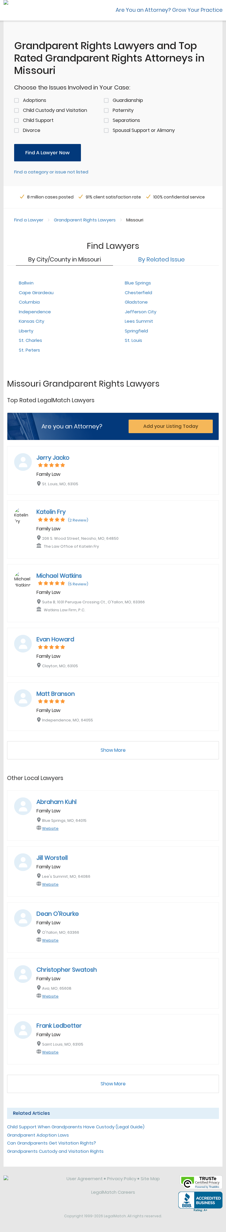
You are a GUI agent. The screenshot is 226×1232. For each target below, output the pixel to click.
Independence (35, 312)
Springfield (136, 331)
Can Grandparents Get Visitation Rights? (51, 1143)
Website (50, 828)
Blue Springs (138, 283)
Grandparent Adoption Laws (38, 1135)
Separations (126, 120)
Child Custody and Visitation (55, 110)
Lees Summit (139, 321)
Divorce (31, 130)
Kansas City (31, 321)
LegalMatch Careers (113, 1192)
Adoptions (34, 100)
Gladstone (136, 302)
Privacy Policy (121, 1178)
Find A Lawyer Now (47, 152)
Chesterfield (138, 292)
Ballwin (26, 283)
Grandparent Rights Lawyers (85, 220)
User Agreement (85, 1178)
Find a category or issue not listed (51, 172)
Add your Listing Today (170, 426)
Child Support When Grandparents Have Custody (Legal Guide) (75, 1127)
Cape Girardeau (36, 292)
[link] (31, 1183)
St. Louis (133, 340)
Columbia (29, 302)
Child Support (38, 120)
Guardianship (128, 100)
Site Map (150, 1178)
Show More (113, 750)
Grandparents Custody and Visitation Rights (55, 1151)
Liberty (26, 331)
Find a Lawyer (28, 220)
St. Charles (30, 340)
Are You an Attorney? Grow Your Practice (169, 10)
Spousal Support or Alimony (144, 130)
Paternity (123, 110)
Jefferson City (140, 312)
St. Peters (29, 350)
